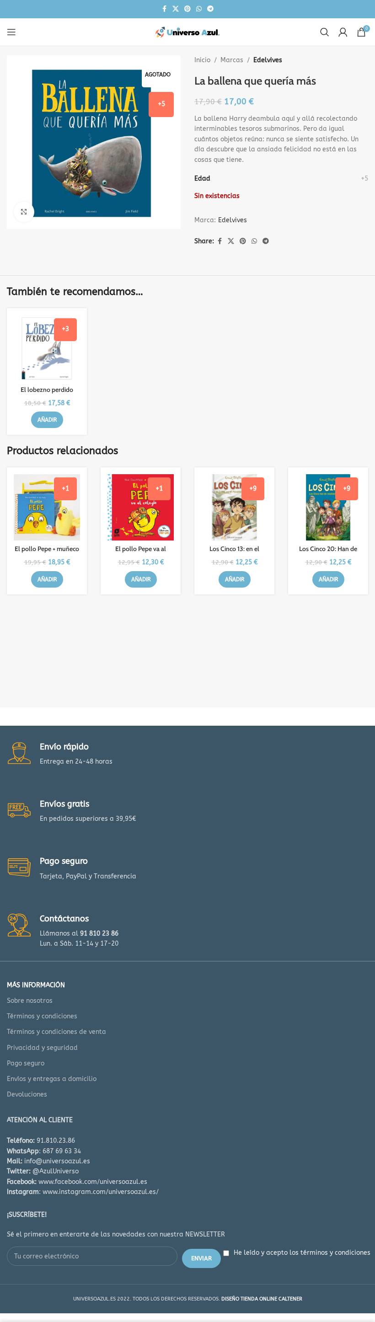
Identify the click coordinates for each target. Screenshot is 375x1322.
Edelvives (267, 60)
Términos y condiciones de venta (56, 1032)
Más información (36, 985)
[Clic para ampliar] (24, 212)
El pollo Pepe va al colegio (140, 553)
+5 (364, 178)
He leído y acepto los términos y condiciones (302, 1253)
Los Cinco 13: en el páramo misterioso (234, 553)
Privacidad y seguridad (42, 1048)
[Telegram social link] (210, 9)
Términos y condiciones (42, 1016)
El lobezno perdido (47, 389)
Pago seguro (25, 1063)
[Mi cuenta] (343, 32)
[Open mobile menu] (11, 32)
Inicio (202, 60)
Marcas (231, 60)
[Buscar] (325, 32)
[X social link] (176, 9)
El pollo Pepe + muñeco (47, 549)
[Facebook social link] (164, 9)
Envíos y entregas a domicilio (51, 1079)
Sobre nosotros (30, 1001)
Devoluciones (27, 1094)
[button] (47, 420)
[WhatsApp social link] (198, 9)
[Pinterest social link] (187, 9)
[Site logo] (187, 32)
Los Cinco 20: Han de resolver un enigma (328, 553)
